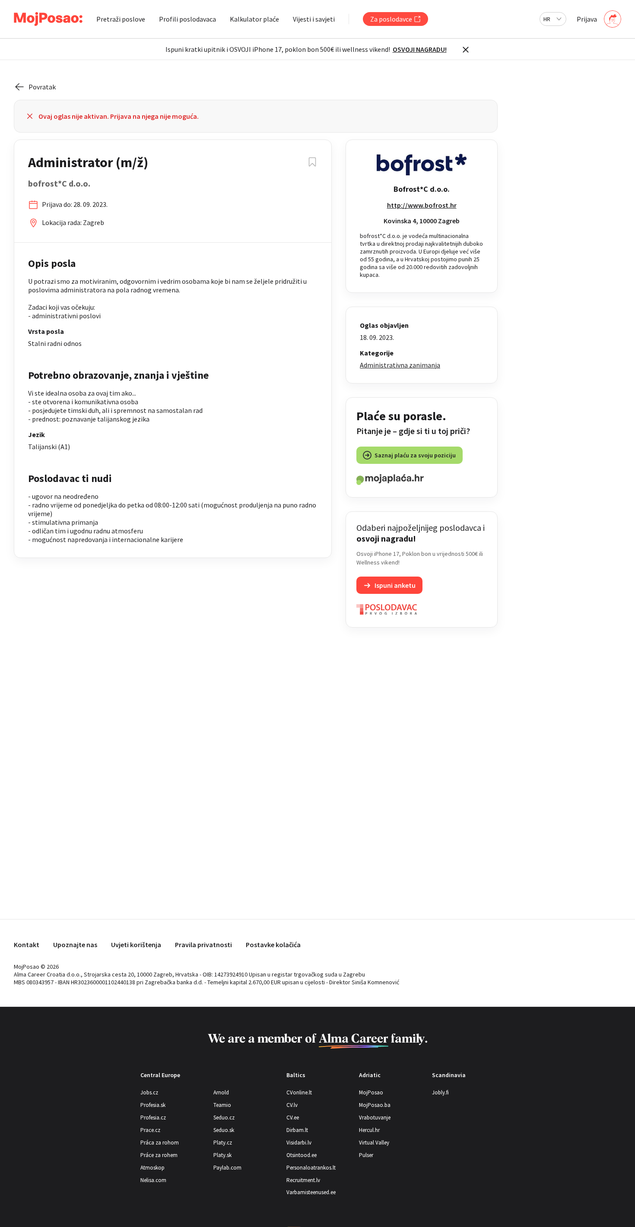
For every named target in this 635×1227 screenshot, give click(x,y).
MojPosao (371, 1092)
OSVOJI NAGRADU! (420, 49)
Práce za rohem (159, 1155)
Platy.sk (222, 1155)
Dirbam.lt (297, 1130)
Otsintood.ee (301, 1155)
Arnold (221, 1092)
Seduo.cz (224, 1117)
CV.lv (292, 1105)
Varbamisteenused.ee (311, 1192)
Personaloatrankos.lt (311, 1167)
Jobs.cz (149, 1092)
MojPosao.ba (375, 1105)
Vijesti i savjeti (314, 19)
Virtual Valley (374, 1142)
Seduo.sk (223, 1130)
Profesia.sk (152, 1105)
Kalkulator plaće (254, 19)
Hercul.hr (369, 1130)
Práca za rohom (159, 1142)
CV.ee (292, 1117)
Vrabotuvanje (375, 1117)
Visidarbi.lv (298, 1142)
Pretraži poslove (120, 19)
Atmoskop (152, 1167)
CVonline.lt (299, 1092)
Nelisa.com (153, 1180)
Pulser (366, 1155)
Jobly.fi (440, 1092)
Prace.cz (150, 1130)
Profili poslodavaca (187, 19)
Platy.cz (222, 1142)
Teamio (222, 1105)
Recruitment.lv (303, 1180)
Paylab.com (227, 1167)
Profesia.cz (153, 1117)
